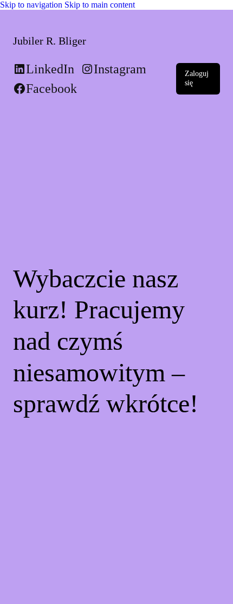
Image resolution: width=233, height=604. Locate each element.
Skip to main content (99, 4)
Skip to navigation (32, 4)
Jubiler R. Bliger (49, 41)
